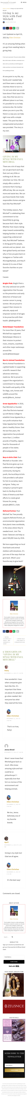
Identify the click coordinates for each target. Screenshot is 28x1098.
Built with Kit (14, 966)
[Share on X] (7, 28)
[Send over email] (14, 28)
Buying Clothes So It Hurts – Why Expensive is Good (7, 640)
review (8, 8)
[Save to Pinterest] (10, 28)
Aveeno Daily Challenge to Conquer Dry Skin (20, 640)
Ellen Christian (14, 37)
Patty (6, 670)
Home (4, 8)
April (6, 842)
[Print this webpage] (17, 28)
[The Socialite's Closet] (8, 2)
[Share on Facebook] (4, 28)
